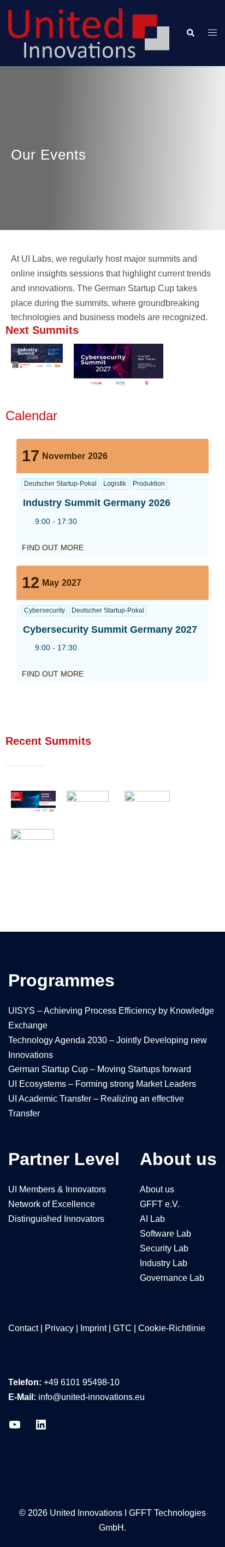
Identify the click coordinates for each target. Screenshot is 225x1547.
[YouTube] (14, 1428)
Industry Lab (163, 1263)
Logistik (114, 483)
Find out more (53, 547)
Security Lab (164, 1248)
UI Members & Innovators (57, 1189)
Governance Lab (172, 1278)
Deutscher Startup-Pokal (60, 483)
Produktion (149, 483)
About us (157, 1189)
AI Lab (152, 1219)
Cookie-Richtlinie (171, 1328)
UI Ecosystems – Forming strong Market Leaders (102, 1084)
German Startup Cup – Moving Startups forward (99, 1069)
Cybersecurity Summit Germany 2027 (110, 629)
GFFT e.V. (160, 1204)
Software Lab (165, 1233)
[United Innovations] (88, 32)
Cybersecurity (44, 610)
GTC (122, 1328)
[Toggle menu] (212, 33)
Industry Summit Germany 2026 (96, 502)
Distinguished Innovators (56, 1219)
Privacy (59, 1328)
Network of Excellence (51, 1204)
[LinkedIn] (41, 1428)
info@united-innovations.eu (91, 1397)
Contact (23, 1328)
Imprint (93, 1328)
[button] (190, 32)
